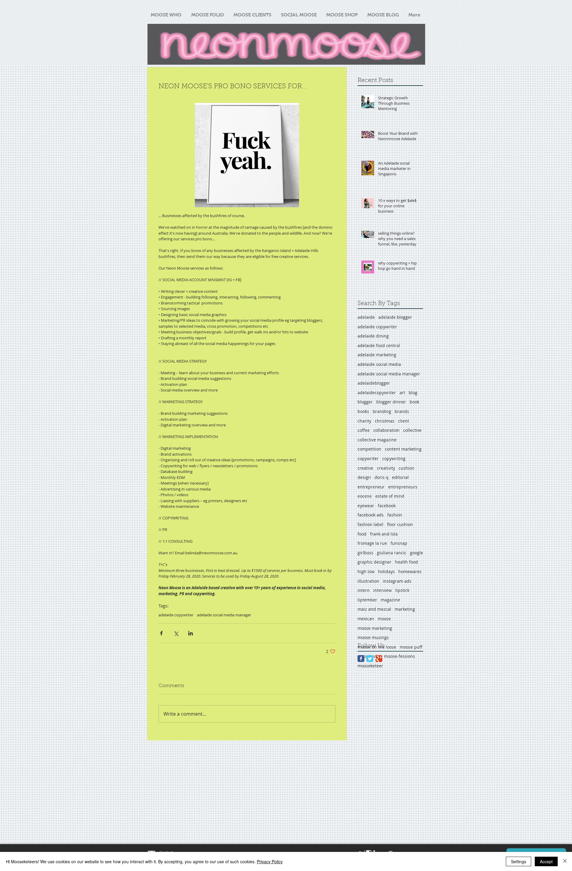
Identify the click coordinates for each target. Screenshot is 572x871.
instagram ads (397, 581)
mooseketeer (370, 666)
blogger (365, 402)
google (416, 553)
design (364, 477)
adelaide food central (379, 345)
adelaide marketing (377, 355)
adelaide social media (379, 364)
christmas (384, 421)
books (363, 411)
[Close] (564, 861)
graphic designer (374, 562)
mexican (366, 618)
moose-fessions (399, 656)
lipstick (402, 590)
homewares (410, 571)
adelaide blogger (395, 317)
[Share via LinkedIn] (190, 633)
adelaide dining (373, 336)
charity (364, 421)
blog (413, 392)
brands (402, 411)
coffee (364, 430)
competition (369, 449)
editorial (400, 477)
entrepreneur (371, 487)
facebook (387, 505)
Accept (546, 861)
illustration (368, 581)
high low (366, 571)
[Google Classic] (378, 658)
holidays (386, 571)
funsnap (399, 543)
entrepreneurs (402, 487)
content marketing (403, 449)
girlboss (365, 553)
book (414, 402)
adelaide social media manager (224, 614)
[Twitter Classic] (369, 658)
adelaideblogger (374, 383)
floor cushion (400, 524)
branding (382, 411)
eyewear (366, 505)
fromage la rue (372, 543)
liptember (367, 600)
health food (406, 562)
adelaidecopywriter (377, 392)
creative (365, 468)
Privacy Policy (270, 861)
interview (382, 590)
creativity (386, 468)
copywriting (393, 458)
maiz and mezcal (374, 609)
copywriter (368, 458)
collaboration (386, 430)
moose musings (373, 637)
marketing (405, 609)
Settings (518, 861)
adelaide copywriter (175, 614)
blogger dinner (391, 402)
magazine (390, 600)
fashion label (370, 524)
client (403, 421)
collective (412, 430)
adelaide (366, 317)
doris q (381, 477)
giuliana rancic (391, 553)
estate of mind (389, 496)
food (362, 534)
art (402, 392)
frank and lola (384, 534)
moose (384, 618)
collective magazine (377, 440)
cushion (406, 468)
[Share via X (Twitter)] (176, 633)
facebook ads (371, 515)
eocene (365, 496)
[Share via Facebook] (161, 633)
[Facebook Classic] (361, 658)
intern (364, 590)
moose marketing (375, 628)
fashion (394, 515)
